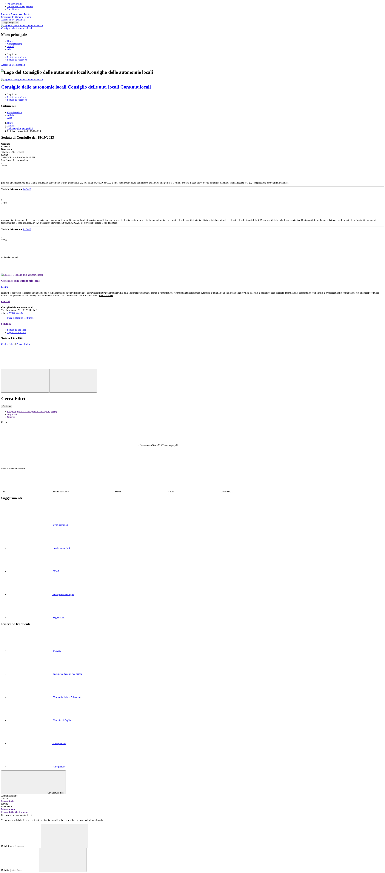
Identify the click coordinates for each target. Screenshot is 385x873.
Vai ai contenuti (14, 3)
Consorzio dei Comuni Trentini (16, 17)
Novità (4, 804)
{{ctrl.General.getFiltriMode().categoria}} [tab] (37, 411)
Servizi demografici (61, 548)
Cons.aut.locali (135, 87)
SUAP (55, 571)
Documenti (6, 806)
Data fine (5, 870)
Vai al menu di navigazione (20, 6)
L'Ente (4, 287)
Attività (10, 46)
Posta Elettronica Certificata (20, 318)
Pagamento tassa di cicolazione (67, 674)
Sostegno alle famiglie (63, 594)
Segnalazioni (58, 617)
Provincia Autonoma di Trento (15, 14)
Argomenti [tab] (12, 414)
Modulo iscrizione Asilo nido (66, 697)
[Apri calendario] (64, 836)
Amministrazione (9, 795)
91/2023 (27, 229)
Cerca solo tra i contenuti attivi (16, 815)
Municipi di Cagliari (62, 720)
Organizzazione (14, 43)
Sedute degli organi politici (20, 128)
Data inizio (6, 846)
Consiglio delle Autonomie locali (16, 28)
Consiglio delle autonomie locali (33, 87)
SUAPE (56, 650)
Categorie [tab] (11, 411)
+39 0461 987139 (14, 312)
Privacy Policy (23, 344)
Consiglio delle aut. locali (93, 87)
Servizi (4, 798)
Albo (9, 49)
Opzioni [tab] (11, 417)
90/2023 (27, 189)
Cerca (4, 422)
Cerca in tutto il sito (56, 793)
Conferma (6, 406)
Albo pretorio (59, 743)
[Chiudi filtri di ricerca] (25, 381)
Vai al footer (13, 9)
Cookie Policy (8, 344)
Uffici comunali (60, 525)
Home (10, 41)
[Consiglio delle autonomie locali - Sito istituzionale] (22, 79)
